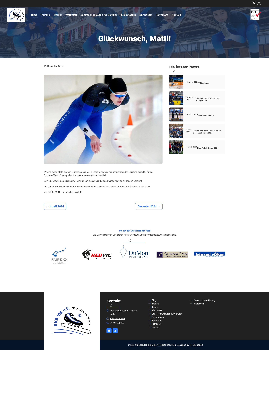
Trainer (58, 15)
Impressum (198, 303)
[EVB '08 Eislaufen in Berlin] (16, 15)
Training (45, 15)
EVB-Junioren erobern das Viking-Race (202, 98)
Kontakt (176, 15)
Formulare (162, 15)
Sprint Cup (145, 15)
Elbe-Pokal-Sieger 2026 (201, 147)
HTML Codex (196, 345)
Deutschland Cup (199, 115)
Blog (34, 15)
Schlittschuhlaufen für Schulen (99, 15)
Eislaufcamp (128, 15)
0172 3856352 (117, 323)
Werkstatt (71, 15)
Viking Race (197, 82)
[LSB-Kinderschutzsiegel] (255, 14)
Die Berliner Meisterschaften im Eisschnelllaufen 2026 (203, 131)
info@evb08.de (117, 318)
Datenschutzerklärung (204, 300)
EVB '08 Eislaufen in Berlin (143, 345)
